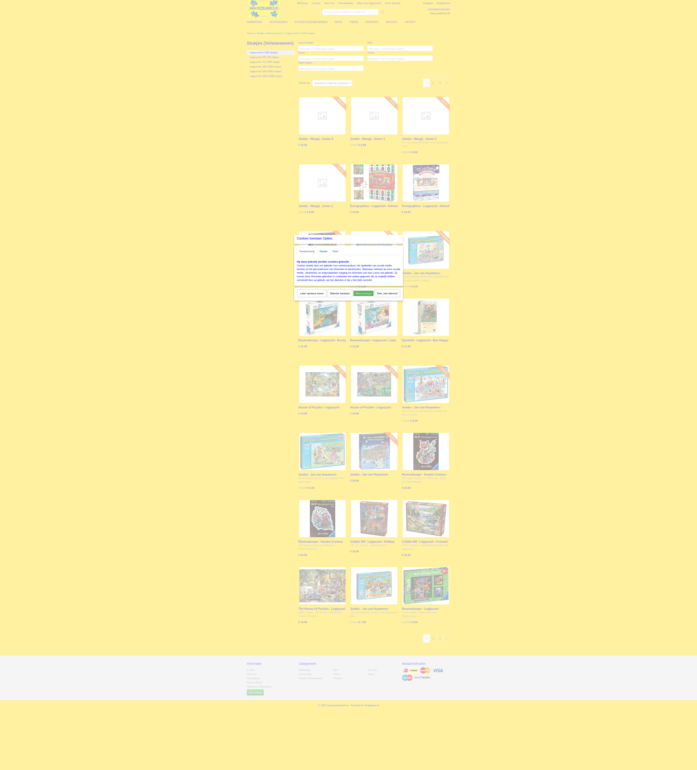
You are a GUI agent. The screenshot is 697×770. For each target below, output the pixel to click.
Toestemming (307, 251)
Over (335, 251)
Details (323, 251)
